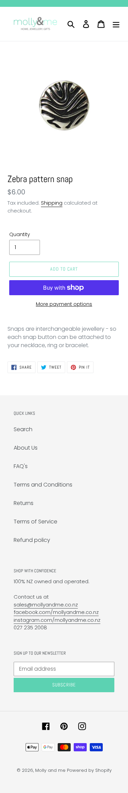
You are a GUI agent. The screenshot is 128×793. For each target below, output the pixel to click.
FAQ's (21, 466)
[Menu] (116, 23)
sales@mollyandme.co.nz (46, 604)
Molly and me (50, 770)
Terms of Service (35, 521)
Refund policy (32, 540)
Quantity (19, 234)
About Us (26, 448)
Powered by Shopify (89, 770)
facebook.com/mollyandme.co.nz (56, 612)
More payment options (64, 304)
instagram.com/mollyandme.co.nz (57, 620)
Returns (23, 503)
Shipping (51, 202)
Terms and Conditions (43, 485)
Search (23, 429)
